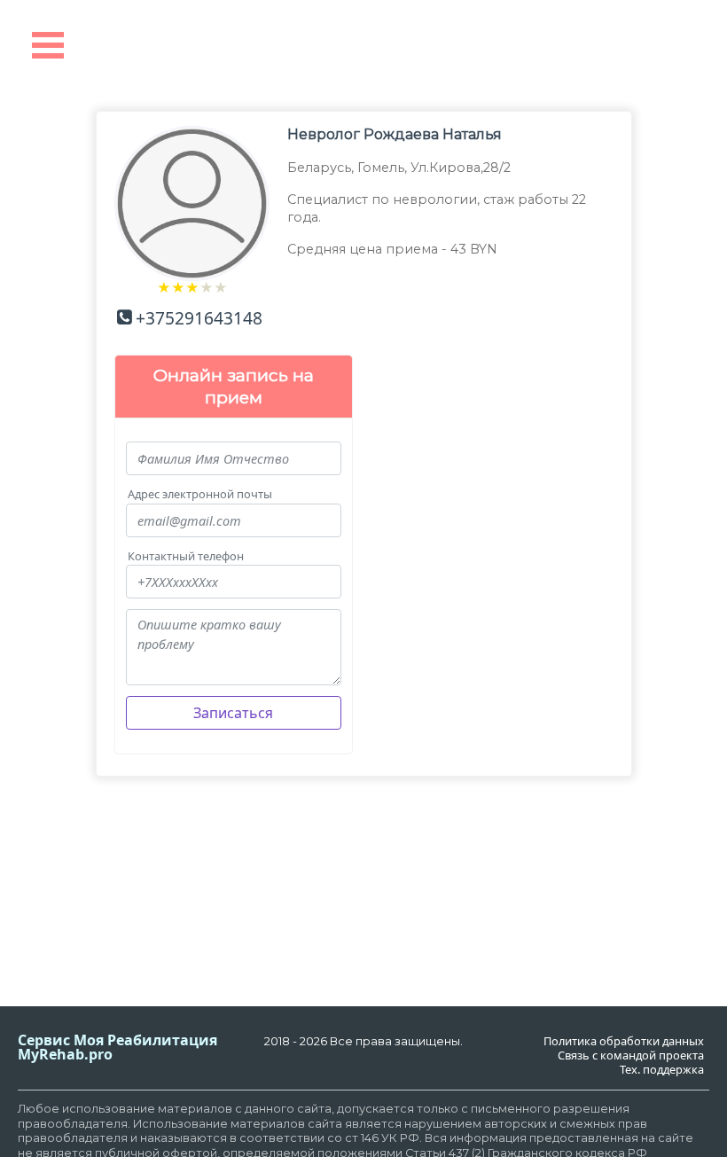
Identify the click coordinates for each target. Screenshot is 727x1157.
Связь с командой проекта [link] (631, 1055)
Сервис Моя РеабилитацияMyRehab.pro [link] (117, 1047)
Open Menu (48, 45)
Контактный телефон (186, 556)
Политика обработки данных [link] (623, 1041)
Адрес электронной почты (200, 494)
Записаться (233, 713)
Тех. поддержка (662, 1069)
